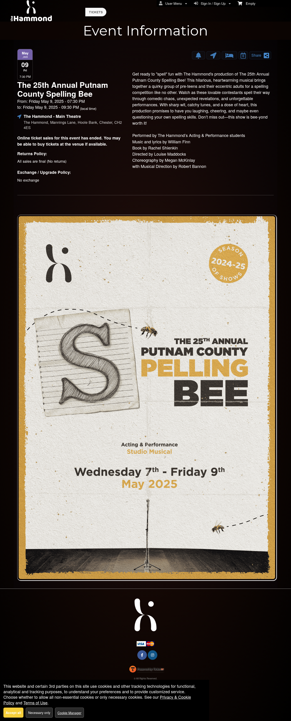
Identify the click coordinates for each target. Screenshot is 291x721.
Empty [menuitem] (249, 3)
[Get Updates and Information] (198, 55)
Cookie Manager (69, 713)
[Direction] (213, 55)
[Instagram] (152, 655)
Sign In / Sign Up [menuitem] (212, 3)
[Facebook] (142, 655)
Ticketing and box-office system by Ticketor (146, 670)
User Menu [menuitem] (173, 3)
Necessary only (39, 712)
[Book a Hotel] (229, 55)
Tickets (96, 12)
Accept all (13, 712)
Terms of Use (35, 703)
